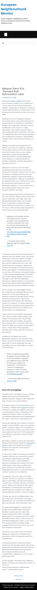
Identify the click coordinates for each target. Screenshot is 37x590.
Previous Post (18, 576)
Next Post (18, 579)
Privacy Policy (29, 587)
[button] (5, 34)
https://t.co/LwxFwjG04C (18, 232)
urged (23, 407)
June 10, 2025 (12, 381)
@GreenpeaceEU (16, 374)
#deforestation (22, 234)
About (22, 587)
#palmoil (14, 234)
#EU (8, 236)
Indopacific (6, 97)
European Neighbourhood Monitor (13, 9)
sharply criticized (16, 101)
